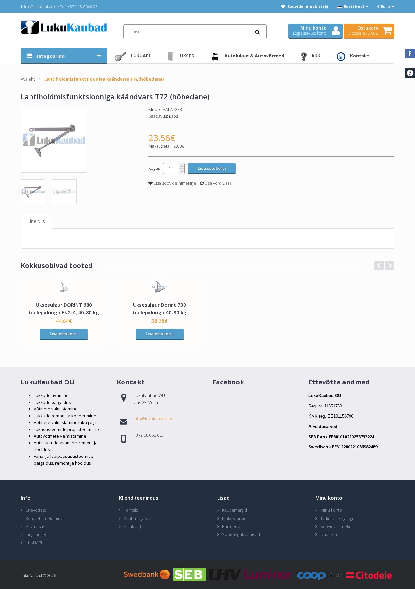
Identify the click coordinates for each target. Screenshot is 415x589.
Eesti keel (354, 6)
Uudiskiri (328, 534)
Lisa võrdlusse (218, 183)
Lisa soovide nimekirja (174, 183)
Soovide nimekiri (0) (307, 6)
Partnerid (231, 526)
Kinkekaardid (234, 518)
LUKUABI (34, 542)
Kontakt (131, 510)
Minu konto (331, 510)
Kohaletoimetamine (44, 518)
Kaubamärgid (234, 510)
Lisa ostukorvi (64, 334)
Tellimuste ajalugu (337, 518)
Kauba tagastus (138, 518)
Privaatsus (35, 526)
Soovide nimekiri (336, 526)
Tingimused (37, 534)
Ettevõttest (36, 510)
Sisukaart (132, 526)
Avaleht (28, 79)
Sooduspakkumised (241, 534)
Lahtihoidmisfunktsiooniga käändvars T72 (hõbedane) (104, 79)
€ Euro (384, 6)
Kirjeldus (36, 221)
